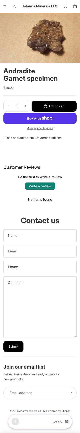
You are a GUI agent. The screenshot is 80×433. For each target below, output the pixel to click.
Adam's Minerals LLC (32, 410)
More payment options (40, 128)
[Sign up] (70, 392)
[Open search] (14, 6)
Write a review (40, 186)
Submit (13, 346)
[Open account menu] (65, 6)
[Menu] (5, 6)
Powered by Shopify (58, 410)
